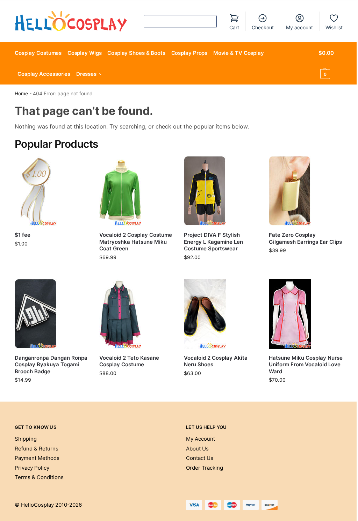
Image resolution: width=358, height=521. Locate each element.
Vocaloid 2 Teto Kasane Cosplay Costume (129, 361)
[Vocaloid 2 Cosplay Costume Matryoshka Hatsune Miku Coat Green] (136, 191)
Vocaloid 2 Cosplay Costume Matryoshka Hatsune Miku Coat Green (135, 242)
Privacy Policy (32, 467)
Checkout (263, 27)
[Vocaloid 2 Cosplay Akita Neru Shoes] (221, 314)
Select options (136, 272)
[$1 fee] (52, 191)
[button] (330, 64)
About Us (197, 448)
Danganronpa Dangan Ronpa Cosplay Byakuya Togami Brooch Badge (51, 364)
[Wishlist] (78, 166)
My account (299, 27)
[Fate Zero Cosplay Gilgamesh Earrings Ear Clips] (306, 191)
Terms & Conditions (39, 477)
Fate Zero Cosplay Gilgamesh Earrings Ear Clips (305, 238)
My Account (200, 438)
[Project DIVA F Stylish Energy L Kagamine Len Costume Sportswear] (221, 191)
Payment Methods (37, 458)
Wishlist (334, 27)
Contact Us (199, 458)
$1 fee (22, 235)
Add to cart (52, 258)
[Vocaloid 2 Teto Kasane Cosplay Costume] (136, 314)
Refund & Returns (36, 448)
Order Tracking (204, 467)
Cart (234, 27)
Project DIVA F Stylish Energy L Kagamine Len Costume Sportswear (213, 242)
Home (21, 93)
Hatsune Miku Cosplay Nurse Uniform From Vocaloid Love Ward (306, 364)
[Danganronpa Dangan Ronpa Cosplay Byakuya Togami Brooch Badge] (52, 314)
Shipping (26, 438)
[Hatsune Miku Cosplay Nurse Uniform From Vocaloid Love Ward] (306, 314)
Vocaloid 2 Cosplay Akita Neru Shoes (216, 361)
